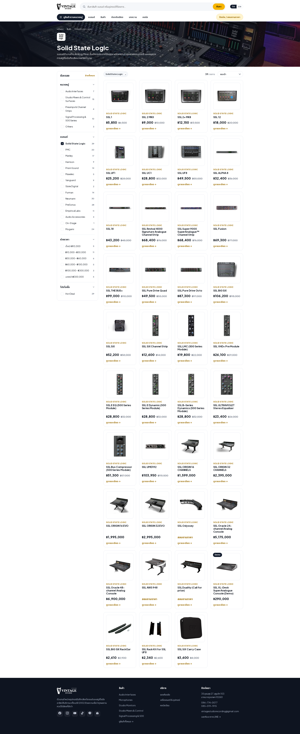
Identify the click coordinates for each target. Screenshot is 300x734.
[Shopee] (97, 714)
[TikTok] (82, 714)
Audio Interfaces (127, 694)
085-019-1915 (209, 706)
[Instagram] (67, 714)
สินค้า (103, 17)
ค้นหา (218, 6)
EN (239, 6)
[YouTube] (75, 714)
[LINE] (90, 714)
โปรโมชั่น (65, 286)
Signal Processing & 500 (131, 716)
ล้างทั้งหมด (90, 75)
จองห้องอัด (165, 694)
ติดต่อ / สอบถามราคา (229, 17)
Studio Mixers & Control (131, 710)
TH (233, 6)
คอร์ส (145, 17)
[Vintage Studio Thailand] (66, 6)
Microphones (125, 699)
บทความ (133, 17)
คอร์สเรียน (164, 705)
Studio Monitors (127, 705)
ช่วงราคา (64, 239)
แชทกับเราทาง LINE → (211, 716)
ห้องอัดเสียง (117, 17)
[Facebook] (60, 714)
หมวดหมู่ (64, 84)
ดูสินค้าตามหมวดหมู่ (72, 17)
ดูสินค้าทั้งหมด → (126, 721)
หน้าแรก (60, 29)
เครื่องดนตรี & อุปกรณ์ (170, 699)
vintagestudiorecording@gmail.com (220, 711)
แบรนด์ (91, 17)
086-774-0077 (209, 702)
